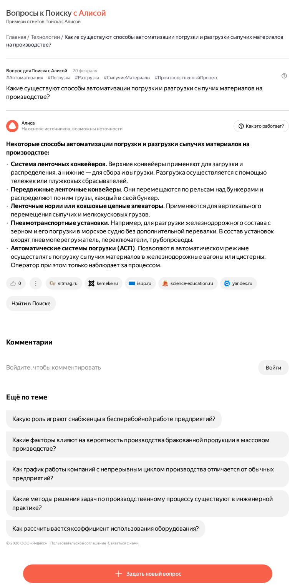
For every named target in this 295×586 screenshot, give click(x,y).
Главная (16, 37)
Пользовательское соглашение (78, 543)
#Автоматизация (24, 77)
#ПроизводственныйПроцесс (186, 77)
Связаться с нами (123, 543)
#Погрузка (59, 77)
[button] (284, 75)
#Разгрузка (87, 77)
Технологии (45, 37)
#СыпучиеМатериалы (127, 77)
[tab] (16, 283)
